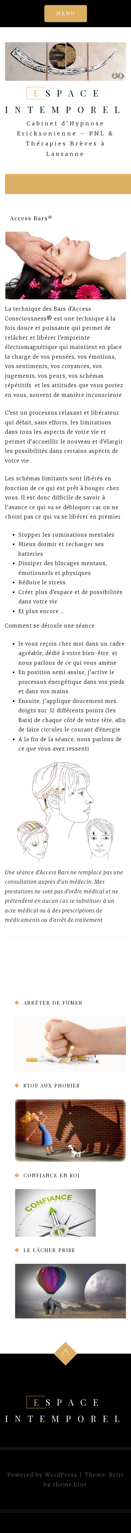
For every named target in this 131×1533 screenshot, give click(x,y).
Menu (65, 13)
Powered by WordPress (42, 1475)
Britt (116, 1475)
